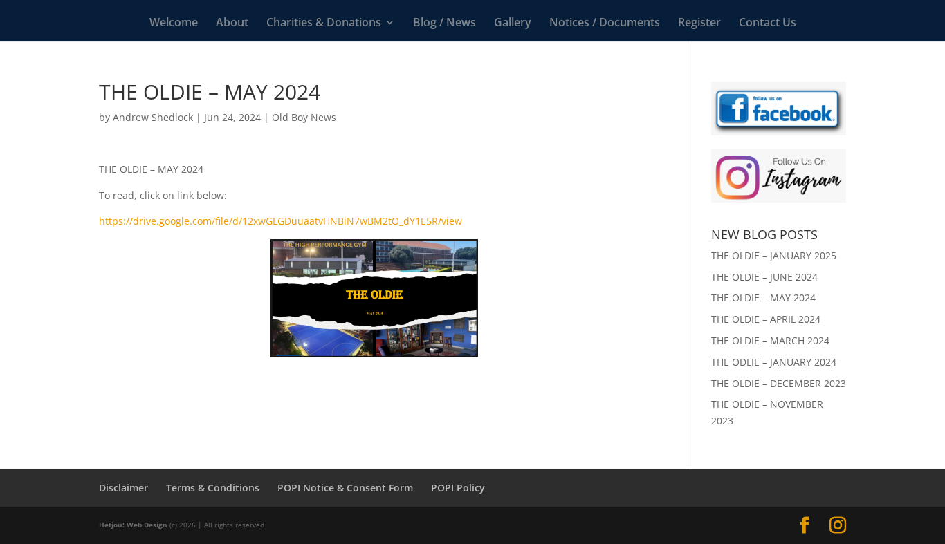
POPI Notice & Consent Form (345, 487)
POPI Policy (458, 487)
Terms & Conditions (212, 487)
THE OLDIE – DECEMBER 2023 (778, 383)
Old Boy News (304, 117)
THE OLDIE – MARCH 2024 (770, 340)
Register (699, 23)
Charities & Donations (323, 23)
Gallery (512, 23)
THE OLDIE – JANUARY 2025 (773, 255)
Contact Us (767, 23)
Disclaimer (123, 487)
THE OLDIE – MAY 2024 (763, 297)
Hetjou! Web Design (133, 524)
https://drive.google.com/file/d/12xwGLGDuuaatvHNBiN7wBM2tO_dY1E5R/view (280, 220)
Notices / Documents (604, 23)
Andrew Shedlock (153, 117)
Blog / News (444, 23)
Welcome (173, 23)
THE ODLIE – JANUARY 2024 (773, 361)
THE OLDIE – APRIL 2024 (765, 319)
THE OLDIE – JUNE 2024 (764, 276)
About (232, 23)
